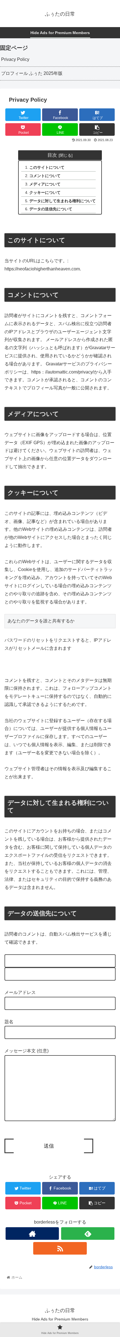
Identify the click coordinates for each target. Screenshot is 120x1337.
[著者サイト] (32, 1233)
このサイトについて (46, 167)
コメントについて (45, 175)
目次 (52, 155)
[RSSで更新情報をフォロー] (60, 1248)
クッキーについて (45, 192)
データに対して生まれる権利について (62, 201)
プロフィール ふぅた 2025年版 (32, 73)
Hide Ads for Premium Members (60, 1319)
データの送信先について (50, 209)
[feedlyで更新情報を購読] (87, 1233)
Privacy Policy (15, 59)
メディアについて (45, 184)
